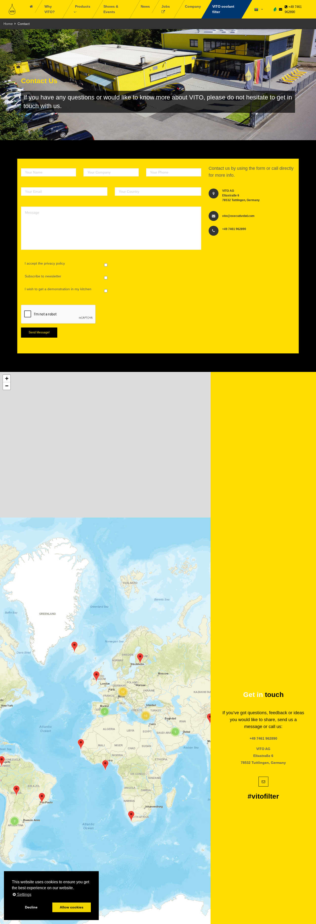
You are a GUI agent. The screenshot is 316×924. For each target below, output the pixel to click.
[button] (42, 798)
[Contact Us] (280, 9)
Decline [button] (31, 907)
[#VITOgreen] (275, 9)
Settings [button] (23, 894)
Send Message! (39, 332)
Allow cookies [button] (71, 907)
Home (8, 24)
